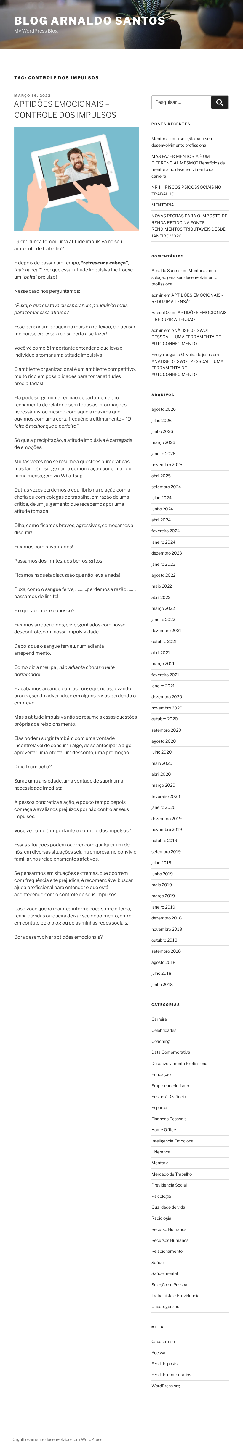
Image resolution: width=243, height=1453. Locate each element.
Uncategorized (165, 1306)
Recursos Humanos (169, 1240)
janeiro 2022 (163, 619)
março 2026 (163, 442)
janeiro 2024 (163, 541)
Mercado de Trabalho (171, 1173)
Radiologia (161, 1218)
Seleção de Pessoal (169, 1284)
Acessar (159, 1352)
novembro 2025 (166, 464)
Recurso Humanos (168, 1229)
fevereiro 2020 (165, 796)
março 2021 (163, 663)
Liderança (160, 1151)
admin (157, 295)
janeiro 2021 (163, 685)
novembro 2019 (166, 829)
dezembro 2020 (166, 696)
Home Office (163, 1129)
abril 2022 (160, 597)
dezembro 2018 (166, 917)
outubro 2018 (164, 940)
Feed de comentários (171, 1374)
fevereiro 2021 (165, 674)
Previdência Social (169, 1184)
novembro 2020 (167, 707)
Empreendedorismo (170, 1085)
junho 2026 (162, 431)
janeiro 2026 (163, 453)
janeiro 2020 (163, 807)
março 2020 (163, 785)
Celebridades (163, 1030)
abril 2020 (161, 774)
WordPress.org (165, 1385)
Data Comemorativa (170, 1052)
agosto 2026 (163, 409)
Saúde (157, 1262)
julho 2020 (161, 751)
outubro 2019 (164, 840)
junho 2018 (162, 984)
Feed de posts (164, 1363)
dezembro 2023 (166, 552)
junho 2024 (162, 508)
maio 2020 (161, 763)
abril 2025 (161, 475)
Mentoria (160, 1162)
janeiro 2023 (163, 564)
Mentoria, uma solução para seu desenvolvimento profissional (184, 277)
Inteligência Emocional (172, 1140)
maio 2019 (161, 884)
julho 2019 (161, 862)
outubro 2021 (164, 641)
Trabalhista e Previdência (175, 1295)
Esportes (159, 1107)
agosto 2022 (163, 575)
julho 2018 (161, 973)
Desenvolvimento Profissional (179, 1063)
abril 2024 (161, 519)
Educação (161, 1074)
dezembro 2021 (166, 630)
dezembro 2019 (166, 818)
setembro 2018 (166, 950)
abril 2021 (160, 652)
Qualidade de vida (168, 1207)
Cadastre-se (163, 1341)
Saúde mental (164, 1273)
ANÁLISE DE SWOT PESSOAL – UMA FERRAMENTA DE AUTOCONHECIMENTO (186, 337)
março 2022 (163, 608)
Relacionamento (167, 1251)
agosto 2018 (163, 962)
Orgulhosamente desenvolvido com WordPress (57, 1439)
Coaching (160, 1041)
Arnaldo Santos (165, 270)
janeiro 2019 (163, 906)
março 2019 (163, 895)
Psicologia (161, 1196)
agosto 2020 (163, 741)
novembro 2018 (166, 929)
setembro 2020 (166, 730)
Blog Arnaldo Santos (90, 20)
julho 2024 (161, 497)
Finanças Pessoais (168, 1118)
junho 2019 (162, 873)
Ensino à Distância (168, 1096)
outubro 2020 (164, 718)
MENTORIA (162, 204)
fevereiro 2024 (165, 530)
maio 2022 (161, 586)
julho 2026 (161, 420)
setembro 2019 (166, 851)
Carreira (159, 1019)
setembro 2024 (166, 486)
